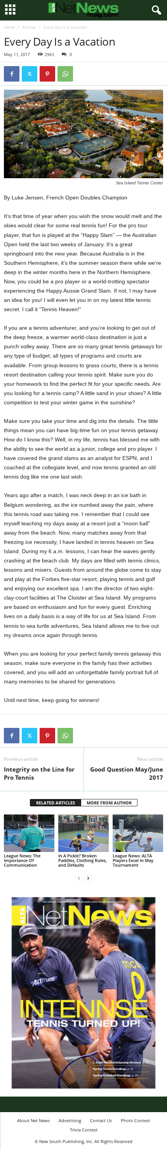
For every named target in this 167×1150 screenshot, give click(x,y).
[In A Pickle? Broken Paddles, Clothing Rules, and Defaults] (83, 833)
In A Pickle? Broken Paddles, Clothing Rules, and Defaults (82, 860)
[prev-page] (79, 878)
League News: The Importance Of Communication (22, 860)
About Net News (33, 1120)
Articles (29, 27)
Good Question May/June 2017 (126, 773)
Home (9, 27)
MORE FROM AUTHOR (109, 803)
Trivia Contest (83, 1130)
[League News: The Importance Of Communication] (29, 833)
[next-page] (88, 878)
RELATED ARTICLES (55, 803)
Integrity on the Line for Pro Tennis (39, 773)
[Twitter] (29, 74)
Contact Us (101, 1120)
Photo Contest (135, 1120)
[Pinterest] (47, 74)
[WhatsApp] (65, 74)
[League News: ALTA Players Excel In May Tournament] (138, 833)
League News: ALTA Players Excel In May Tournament (133, 860)
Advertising (70, 1120)
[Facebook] (11, 74)
